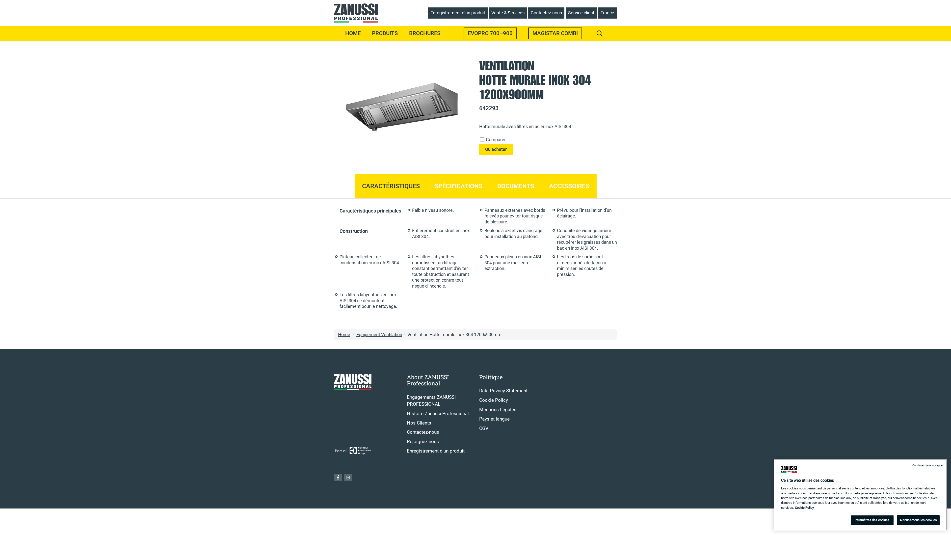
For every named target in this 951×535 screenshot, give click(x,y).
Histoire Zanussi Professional (438, 413)
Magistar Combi (555, 33)
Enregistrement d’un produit (436, 451)
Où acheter (496, 149)
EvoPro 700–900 (490, 33)
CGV (483, 428)
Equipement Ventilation (379, 334)
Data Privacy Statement (503, 391)
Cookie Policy (493, 400)
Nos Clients (419, 423)
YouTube (348, 477)
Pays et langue (494, 419)
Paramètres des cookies (872, 520)
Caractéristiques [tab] (391, 186)
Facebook (338, 477)
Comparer (495, 139)
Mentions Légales (497, 409)
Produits (385, 33)
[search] (599, 33)
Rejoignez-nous (423, 441)
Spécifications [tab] (458, 186)
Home (353, 33)
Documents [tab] (515, 186)
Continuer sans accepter (927, 465)
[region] (860, 495)
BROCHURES (424, 33)
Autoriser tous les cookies (918, 520)
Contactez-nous (423, 432)
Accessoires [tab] (569, 186)
